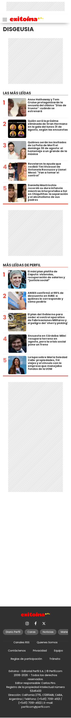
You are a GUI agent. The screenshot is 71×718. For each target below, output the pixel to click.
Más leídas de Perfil (22, 265)
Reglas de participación (26, 659)
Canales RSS (21, 642)
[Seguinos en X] (44, 623)
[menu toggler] (4, 18)
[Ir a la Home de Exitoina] (27, 19)
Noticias (48, 632)
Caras (31, 632)
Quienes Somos (47, 642)
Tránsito (54, 659)
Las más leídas (17, 93)
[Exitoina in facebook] (35, 623)
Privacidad (40, 650)
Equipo (58, 650)
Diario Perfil (13, 632)
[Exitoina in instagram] (27, 623)
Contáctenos (17, 650)
